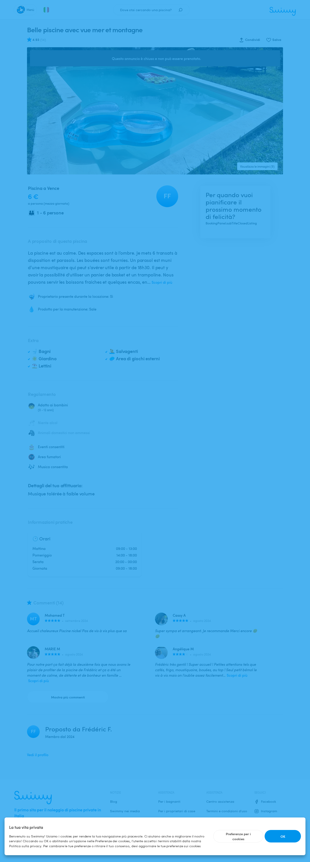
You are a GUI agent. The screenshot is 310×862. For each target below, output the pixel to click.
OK (282, 836)
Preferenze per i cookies (238, 836)
